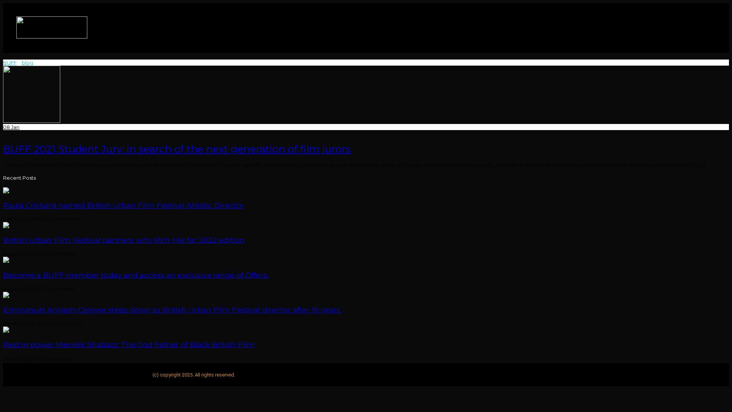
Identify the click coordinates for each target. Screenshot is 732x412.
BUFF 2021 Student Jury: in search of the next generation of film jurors (177, 149)
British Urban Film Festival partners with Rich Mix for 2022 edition (123, 240)
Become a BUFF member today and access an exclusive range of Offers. (136, 275)
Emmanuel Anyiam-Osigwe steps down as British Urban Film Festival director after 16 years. (172, 309)
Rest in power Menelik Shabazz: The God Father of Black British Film (128, 344)
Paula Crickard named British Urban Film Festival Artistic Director (123, 205)
